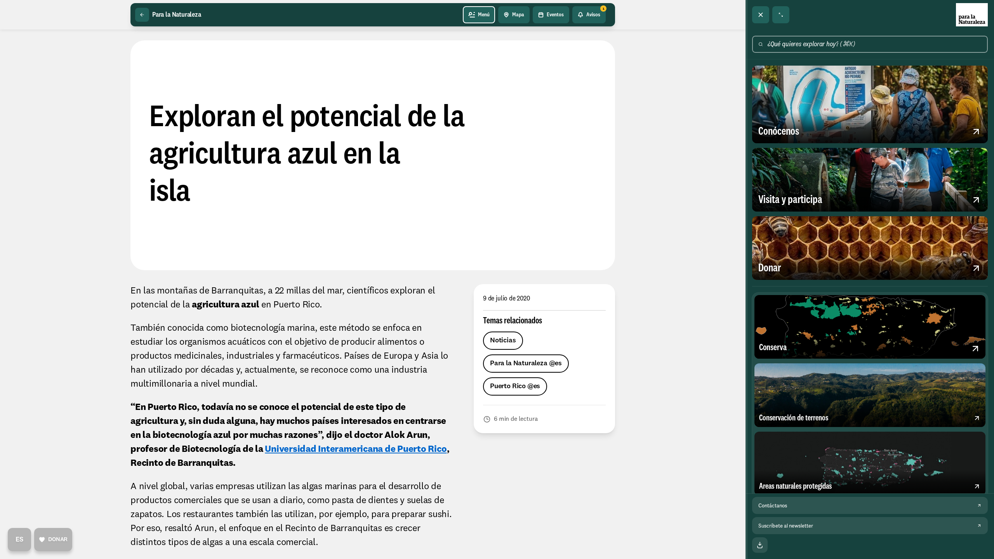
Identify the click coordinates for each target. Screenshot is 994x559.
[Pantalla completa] (780, 14)
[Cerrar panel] (760, 14)
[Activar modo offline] (760, 545)
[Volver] (142, 15)
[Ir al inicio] (972, 14)
